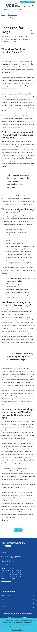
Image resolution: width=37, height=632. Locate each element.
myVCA (4, 599)
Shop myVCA (5, 603)
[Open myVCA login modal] (25, 6)
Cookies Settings (17, 630)
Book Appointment (27, 2)
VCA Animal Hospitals (8, 591)
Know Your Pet (12, 15)
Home (3, 15)
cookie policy (16, 624)
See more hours (6, 581)
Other (18, 530)
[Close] (34, 620)
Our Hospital (6, 595)
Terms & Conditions (23, 617)
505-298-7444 (10, 561)
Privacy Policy (12, 617)
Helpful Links (6, 607)
